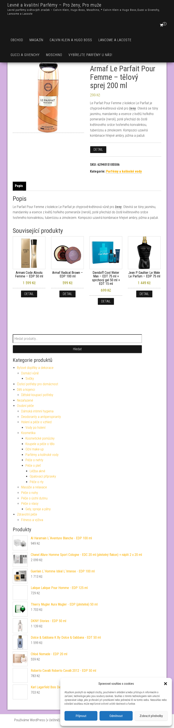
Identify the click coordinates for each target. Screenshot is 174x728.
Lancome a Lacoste (115, 40)
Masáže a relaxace (34, 487)
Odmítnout (116, 716)
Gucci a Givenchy (25, 55)
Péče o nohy (29, 493)
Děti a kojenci (26, 390)
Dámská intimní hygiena (37, 411)
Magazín (36, 40)
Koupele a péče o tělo (40, 444)
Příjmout (81, 716)
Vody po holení (35, 428)
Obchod (17, 40)
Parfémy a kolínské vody (124, 171)
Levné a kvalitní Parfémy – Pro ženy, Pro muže (54, 5)
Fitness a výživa (32, 520)
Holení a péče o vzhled (36, 422)
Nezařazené (25, 400)
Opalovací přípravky (43, 476)
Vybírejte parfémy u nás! (90, 55)
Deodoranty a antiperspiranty (41, 417)
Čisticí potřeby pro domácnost (37, 384)
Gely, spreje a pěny (38, 509)
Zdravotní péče (27, 514)
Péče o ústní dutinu (34, 498)
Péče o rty (37, 482)
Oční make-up (34, 449)
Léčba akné (37, 471)
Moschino (54, 55)
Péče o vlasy (29, 504)
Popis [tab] (19, 186)
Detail (98, 150)
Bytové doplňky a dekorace (35, 368)
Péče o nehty (34, 460)
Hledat (77, 349)
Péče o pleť (33, 466)
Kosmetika (28, 433)
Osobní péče (25, 406)
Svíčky (29, 379)
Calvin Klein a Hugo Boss (71, 40)
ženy (132, 108)
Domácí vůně (30, 373)
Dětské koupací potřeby (37, 395)
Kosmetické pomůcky (40, 438)
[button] (165, 684)
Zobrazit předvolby (151, 716)
